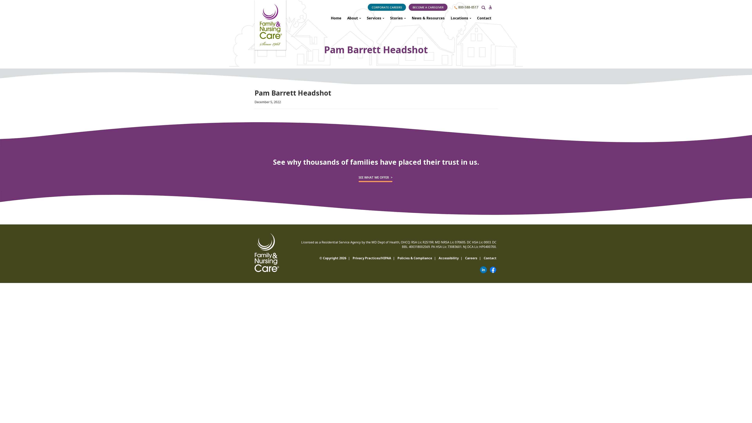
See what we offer (374, 177)
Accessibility (449, 258)
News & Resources (428, 18)
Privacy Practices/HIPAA (372, 258)
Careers (471, 258)
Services (374, 18)
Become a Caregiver (428, 7)
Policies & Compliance (415, 258)
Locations (460, 18)
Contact (484, 18)
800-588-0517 (467, 7)
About (353, 18)
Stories (397, 18)
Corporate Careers (387, 7)
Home (336, 18)
